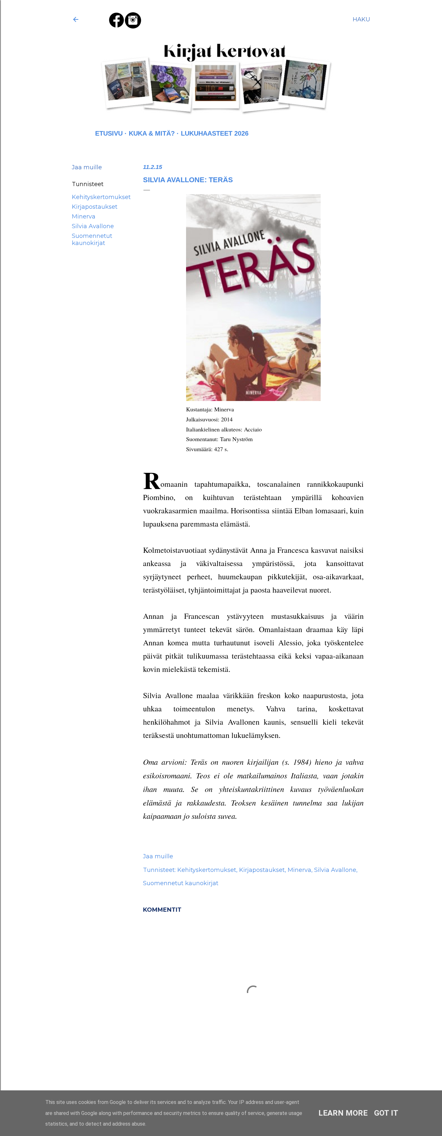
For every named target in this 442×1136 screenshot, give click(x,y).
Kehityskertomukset (101, 197)
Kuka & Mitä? (152, 133)
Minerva (83, 216)
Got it (386, 1113)
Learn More (343, 1113)
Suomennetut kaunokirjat (92, 239)
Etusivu (109, 133)
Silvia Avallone (93, 226)
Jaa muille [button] (87, 167)
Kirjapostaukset (94, 206)
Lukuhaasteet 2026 (215, 133)
